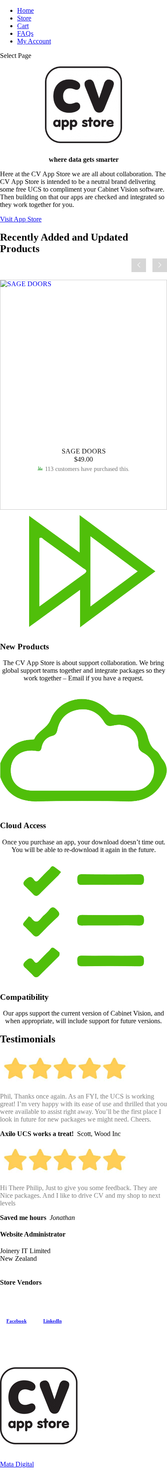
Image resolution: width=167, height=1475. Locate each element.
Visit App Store (21, 219)
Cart (23, 25)
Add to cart (83, 484)
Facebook (16, 1320)
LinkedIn (52, 1320)
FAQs (25, 33)
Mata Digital (17, 1464)
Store (24, 18)
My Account (34, 41)
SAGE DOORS (84, 451)
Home (25, 10)
